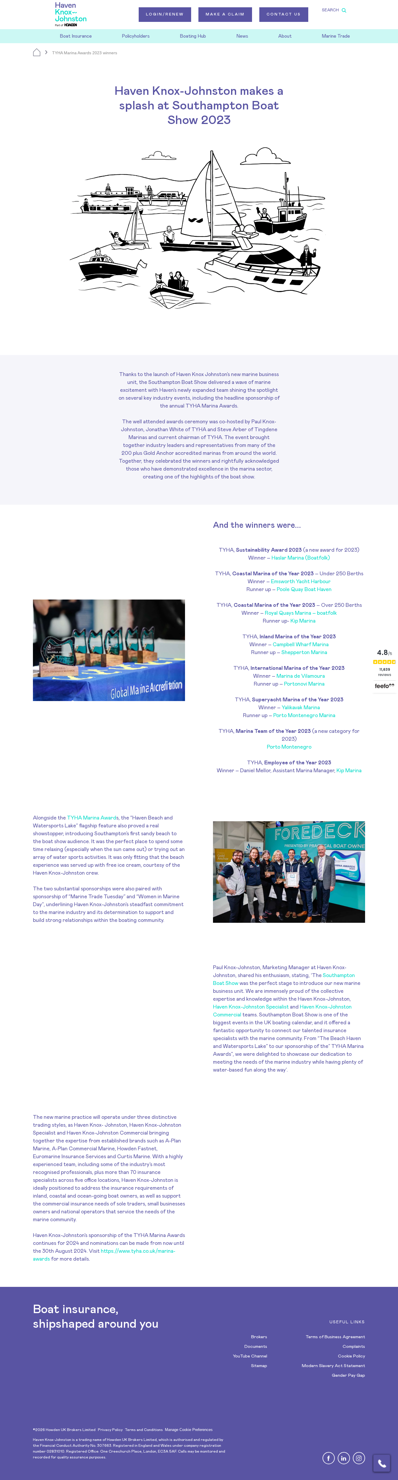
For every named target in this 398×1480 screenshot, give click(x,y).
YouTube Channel (250, 1356)
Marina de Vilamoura (301, 676)
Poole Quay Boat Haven (304, 589)
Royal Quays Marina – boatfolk (301, 613)
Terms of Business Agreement (335, 1337)
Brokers (259, 1337)
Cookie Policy (351, 1356)
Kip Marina (303, 621)
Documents (255, 1346)
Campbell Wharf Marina (301, 644)
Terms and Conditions (144, 1430)
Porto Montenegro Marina (304, 715)
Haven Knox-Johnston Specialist (251, 1007)
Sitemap (259, 1366)
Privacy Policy (110, 1430)
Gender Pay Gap (348, 1375)
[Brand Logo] (71, 14)
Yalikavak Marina (301, 707)
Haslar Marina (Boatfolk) (301, 558)
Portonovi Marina (304, 684)
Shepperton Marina (304, 652)
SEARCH (330, 10)
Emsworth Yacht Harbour (301, 581)
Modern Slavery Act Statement (333, 1366)
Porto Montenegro (289, 747)
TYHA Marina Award (91, 818)
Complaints (354, 1346)
